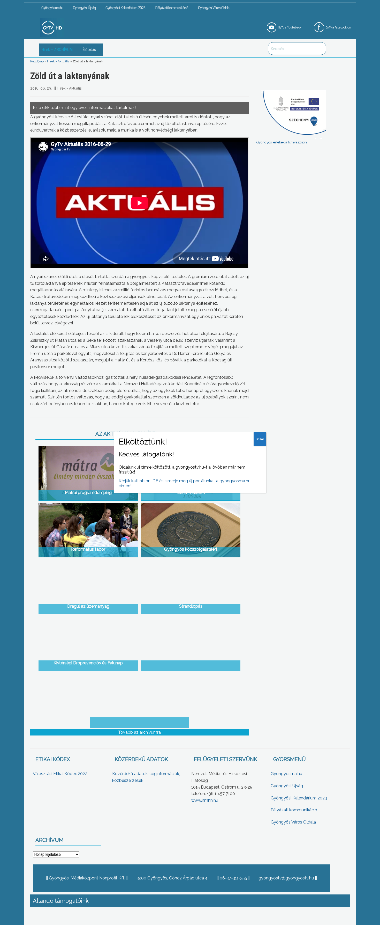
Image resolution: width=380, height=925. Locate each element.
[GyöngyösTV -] (52, 27)
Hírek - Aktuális (58, 61)
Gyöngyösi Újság (84, 7)
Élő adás (89, 49)
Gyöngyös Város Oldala (213, 7)
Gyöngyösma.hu (52, 7)
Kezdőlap (37, 61)
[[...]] (191, 643)
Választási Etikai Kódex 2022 (60, 773)
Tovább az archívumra (139, 732)
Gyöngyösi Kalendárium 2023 (125, 7)
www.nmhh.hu (204, 800)
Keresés (319, 48)
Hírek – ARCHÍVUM (57, 49)
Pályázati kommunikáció (171, 7)
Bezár (260, 439)
